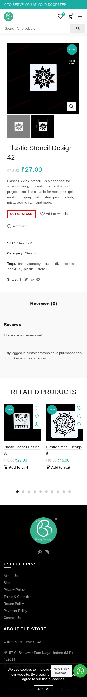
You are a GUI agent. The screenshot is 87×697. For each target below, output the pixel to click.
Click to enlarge (71, 106)
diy (57, 264)
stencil (42, 269)
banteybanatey (29, 264)
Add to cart (18, 467)
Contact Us (12, 618)
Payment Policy (15, 611)
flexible (68, 264)
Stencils (31, 253)
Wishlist (63, 14)
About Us (11, 575)
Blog (7, 582)
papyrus (14, 269)
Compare (20, 226)
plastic (29, 269)
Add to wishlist (57, 214)
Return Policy (14, 603)
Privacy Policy (14, 589)
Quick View (37, 425)
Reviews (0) (43, 303)
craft (47, 264)
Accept (43, 689)
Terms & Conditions (18, 596)
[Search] (77, 28)
